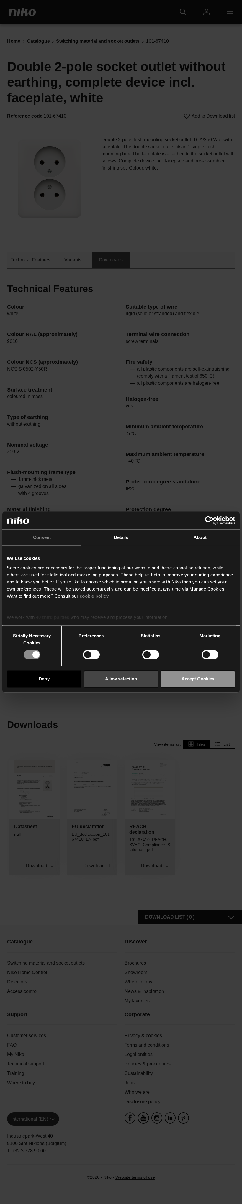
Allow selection (121, 679)
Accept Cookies (198, 679)
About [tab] (200, 537)
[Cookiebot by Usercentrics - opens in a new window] (209, 520)
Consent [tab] (42, 537)
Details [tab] (121, 537)
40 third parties (52, 617)
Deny (44, 679)
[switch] (91, 654)
